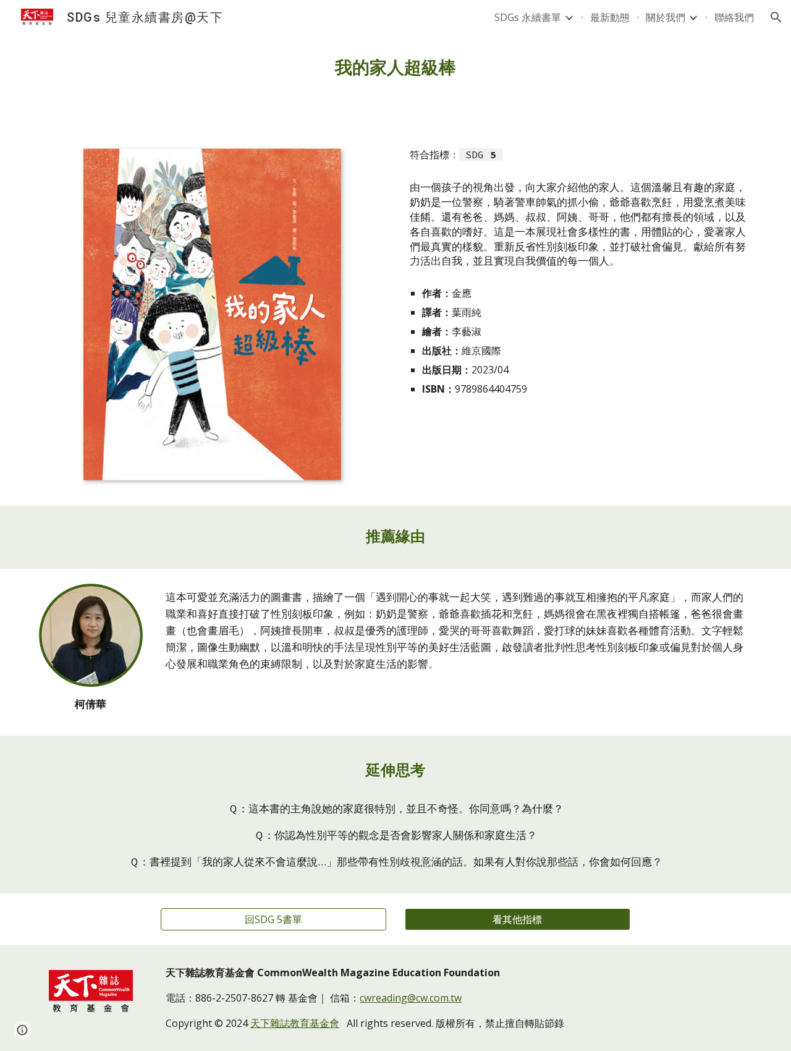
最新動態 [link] (610, 17)
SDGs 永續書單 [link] (527, 17)
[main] (395, 68)
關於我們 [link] (665, 17)
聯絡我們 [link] (734, 17)
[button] (776, 17)
